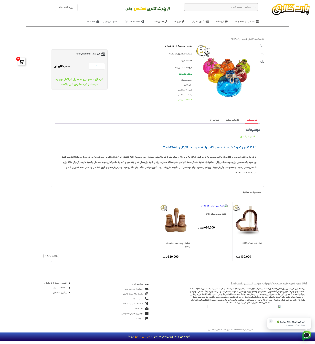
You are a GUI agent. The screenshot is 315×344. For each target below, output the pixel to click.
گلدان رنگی (178, 67)
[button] (201, 49)
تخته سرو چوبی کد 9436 (216, 214)
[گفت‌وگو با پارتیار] (306, 335)
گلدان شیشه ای (247, 136)
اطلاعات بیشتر (233, 120)
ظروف (256, 39)
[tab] (251, 120)
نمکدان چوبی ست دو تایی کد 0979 (178, 245)
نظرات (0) (214, 120)
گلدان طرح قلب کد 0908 (252, 243)
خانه (262, 39)
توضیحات (252, 120)
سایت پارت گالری (142, 336)
